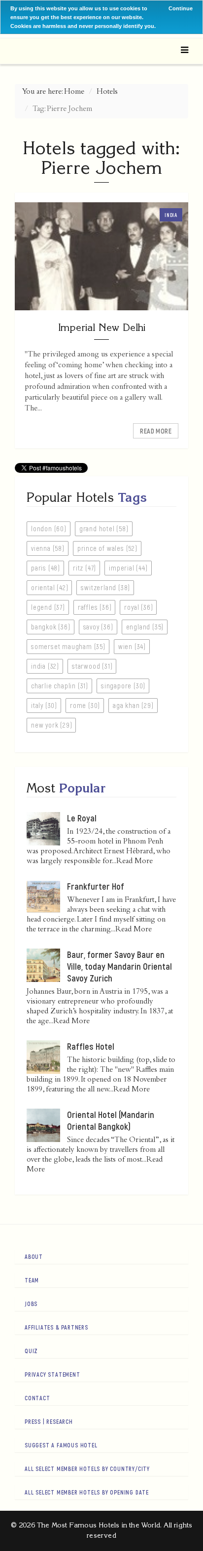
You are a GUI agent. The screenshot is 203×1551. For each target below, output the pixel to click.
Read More (155, 431)
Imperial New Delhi (101, 327)
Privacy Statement (52, 1374)
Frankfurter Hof (95, 886)
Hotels (107, 92)
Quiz (31, 1350)
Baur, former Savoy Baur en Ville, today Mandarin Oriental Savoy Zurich (119, 966)
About (34, 1256)
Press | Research (49, 1421)
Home (74, 92)
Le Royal (82, 818)
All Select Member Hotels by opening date (87, 1492)
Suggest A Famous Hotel (61, 1445)
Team (32, 1280)
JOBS (31, 1303)
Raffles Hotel (90, 1046)
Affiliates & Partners (56, 1327)
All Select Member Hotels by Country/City (87, 1468)
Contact (37, 1397)
